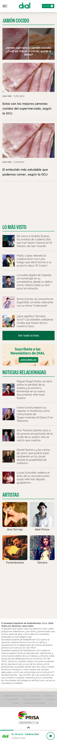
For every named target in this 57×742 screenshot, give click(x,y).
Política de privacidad (32, 699)
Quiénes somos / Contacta (14, 696)
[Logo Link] (24, 5)
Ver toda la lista (28, 335)
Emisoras (35, 696)
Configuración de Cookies (34, 703)
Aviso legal (49, 696)
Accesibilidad (12, 699)
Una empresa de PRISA (29, 715)
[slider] (28, 730)
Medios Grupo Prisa (29, 722)
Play (50, 736)
